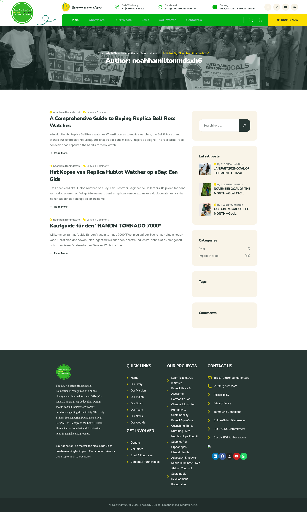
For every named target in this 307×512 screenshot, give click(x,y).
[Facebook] (222, 456)
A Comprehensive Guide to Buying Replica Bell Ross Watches (112, 122)
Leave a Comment (98, 112)
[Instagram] (229, 456)
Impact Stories (209, 256)
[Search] (244, 125)
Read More (61, 153)
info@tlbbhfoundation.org (181, 8)
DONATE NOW (289, 20)
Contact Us (194, 20)
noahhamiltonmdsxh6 (66, 112)
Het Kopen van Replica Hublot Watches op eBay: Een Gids (113, 175)
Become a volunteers (86, 7)
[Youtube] (236, 456)
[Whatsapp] (243, 456)
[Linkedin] (215, 456)
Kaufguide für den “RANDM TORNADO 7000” (105, 225)
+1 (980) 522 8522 (133, 8)
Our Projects (123, 20)
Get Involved (167, 20)
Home (75, 20)
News (145, 20)
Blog (202, 248)
